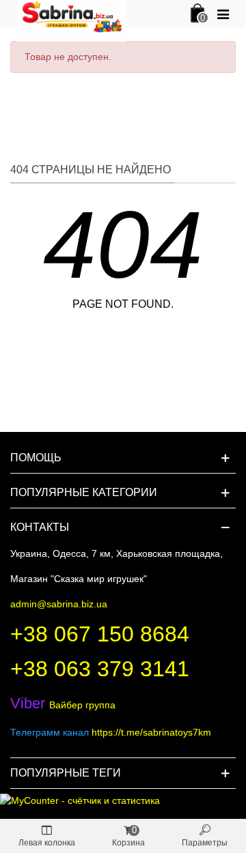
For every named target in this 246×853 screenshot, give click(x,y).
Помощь (36, 457)
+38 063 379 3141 (99, 668)
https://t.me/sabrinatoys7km (151, 732)
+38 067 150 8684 (99, 634)
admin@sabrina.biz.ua (58, 603)
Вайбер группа (62, 704)
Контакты (39, 527)
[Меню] (223, 14)
